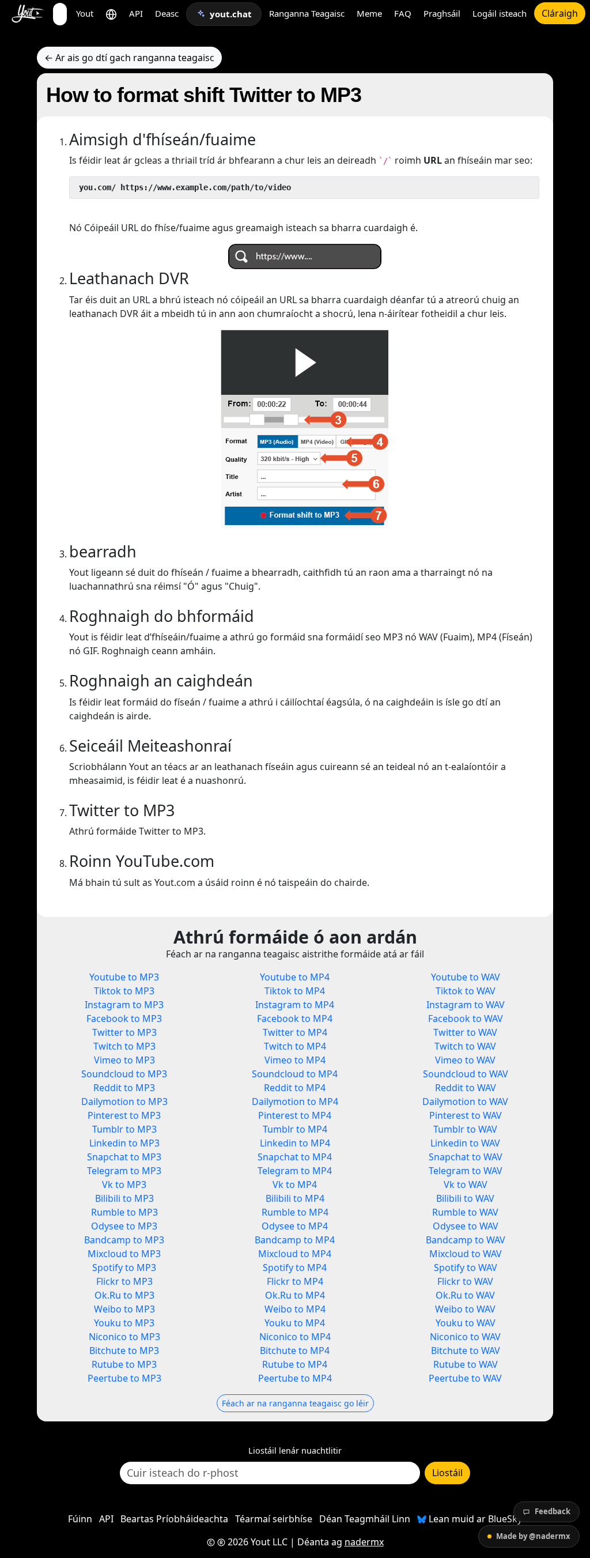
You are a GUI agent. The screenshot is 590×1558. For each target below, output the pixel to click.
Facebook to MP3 (124, 1018)
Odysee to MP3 (124, 1226)
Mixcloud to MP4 (294, 1253)
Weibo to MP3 (124, 1309)
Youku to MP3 (124, 1322)
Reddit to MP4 (295, 1087)
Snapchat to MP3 (124, 1156)
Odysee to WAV (465, 1226)
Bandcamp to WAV (465, 1239)
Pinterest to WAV (465, 1115)
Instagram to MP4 (294, 1004)
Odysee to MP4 (295, 1226)
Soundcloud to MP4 (295, 1073)
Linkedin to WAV (465, 1143)
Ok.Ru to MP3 (124, 1295)
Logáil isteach (499, 13)
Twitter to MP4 (295, 1032)
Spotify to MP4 (295, 1267)
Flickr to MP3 (124, 1281)
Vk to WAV (465, 1184)
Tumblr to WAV (465, 1129)
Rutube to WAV (465, 1364)
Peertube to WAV (465, 1378)
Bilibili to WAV (465, 1198)
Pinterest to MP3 (124, 1115)
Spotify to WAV (465, 1267)
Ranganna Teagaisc (307, 13)
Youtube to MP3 (124, 977)
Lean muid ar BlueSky (474, 1518)
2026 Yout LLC (256, 1542)
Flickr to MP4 (295, 1281)
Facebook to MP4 (294, 1018)
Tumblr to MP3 (124, 1129)
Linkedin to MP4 (295, 1143)
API (136, 13)
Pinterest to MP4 (294, 1115)
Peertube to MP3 (124, 1378)
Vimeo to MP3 (124, 1060)
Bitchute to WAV (465, 1350)
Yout (84, 13)
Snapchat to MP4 (295, 1156)
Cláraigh (560, 13)
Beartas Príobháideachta (174, 1518)
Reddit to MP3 (124, 1087)
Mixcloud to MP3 (124, 1253)
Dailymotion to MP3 (124, 1101)
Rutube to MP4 (294, 1364)
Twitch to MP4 (295, 1046)
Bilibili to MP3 (124, 1198)
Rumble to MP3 (124, 1212)
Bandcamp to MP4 (295, 1239)
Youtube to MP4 (295, 977)
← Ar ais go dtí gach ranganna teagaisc (129, 57)
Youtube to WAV (465, 977)
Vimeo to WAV (465, 1060)
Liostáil (447, 1472)
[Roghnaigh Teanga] (111, 13)
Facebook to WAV (465, 1018)
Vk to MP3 (124, 1184)
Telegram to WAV (465, 1170)
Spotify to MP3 (124, 1267)
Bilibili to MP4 (295, 1198)
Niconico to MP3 (124, 1336)
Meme (369, 13)
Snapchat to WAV (465, 1156)
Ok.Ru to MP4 (295, 1295)
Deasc (167, 13)
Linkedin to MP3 (124, 1143)
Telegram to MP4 (295, 1170)
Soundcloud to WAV (465, 1073)
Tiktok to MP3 (124, 990)
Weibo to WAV (465, 1309)
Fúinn (80, 1518)
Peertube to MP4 (295, 1378)
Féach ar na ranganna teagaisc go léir (295, 1403)
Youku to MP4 (294, 1322)
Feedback (552, 1511)
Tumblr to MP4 (295, 1129)
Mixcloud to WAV (465, 1253)
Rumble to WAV (465, 1212)
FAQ (402, 13)
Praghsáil (441, 13)
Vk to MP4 (295, 1184)
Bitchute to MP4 (295, 1350)
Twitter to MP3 (124, 1032)
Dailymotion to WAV (465, 1101)
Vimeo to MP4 (295, 1060)
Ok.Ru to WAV (465, 1295)
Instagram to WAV (465, 1004)
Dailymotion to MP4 (295, 1101)
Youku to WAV (466, 1322)
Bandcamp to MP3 (124, 1239)
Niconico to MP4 (295, 1336)
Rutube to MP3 (124, 1364)
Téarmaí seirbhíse (273, 1518)
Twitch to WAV (465, 1046)
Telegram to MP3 (124, 1170)
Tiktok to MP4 (294, 990)
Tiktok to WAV (466, 990)
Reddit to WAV (465, 1087)
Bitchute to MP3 (124, 1350)
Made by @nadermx (533, 1536)
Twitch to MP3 (124, 1046)
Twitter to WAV (465, 1032)
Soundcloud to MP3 (124, 1073)
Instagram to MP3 (124, 1004)
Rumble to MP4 (295, 1212)
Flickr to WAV (465, 1281)
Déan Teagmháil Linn (364, 1518)
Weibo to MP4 (295, 1309)
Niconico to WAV (465, 1336)
